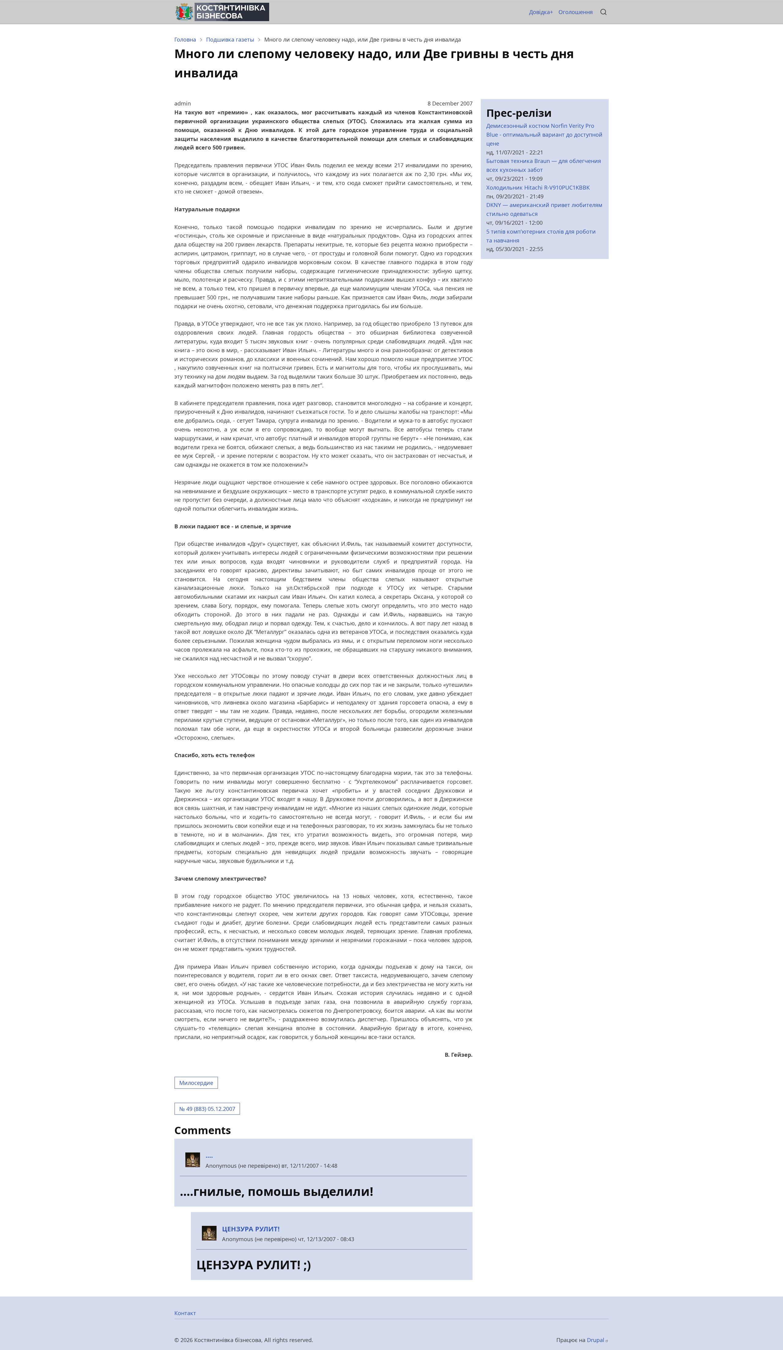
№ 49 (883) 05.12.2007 (207, 1108)
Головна (185, 39)
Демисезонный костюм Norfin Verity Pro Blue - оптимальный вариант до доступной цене (544, 134)
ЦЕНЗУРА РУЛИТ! (251, 1228)
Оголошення (575, 12)
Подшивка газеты (230, 39)
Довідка (539, 12)
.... (209, 1155)
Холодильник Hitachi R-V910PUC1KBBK (538, 187)
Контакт (185, 1313)
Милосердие (196, 1082)
